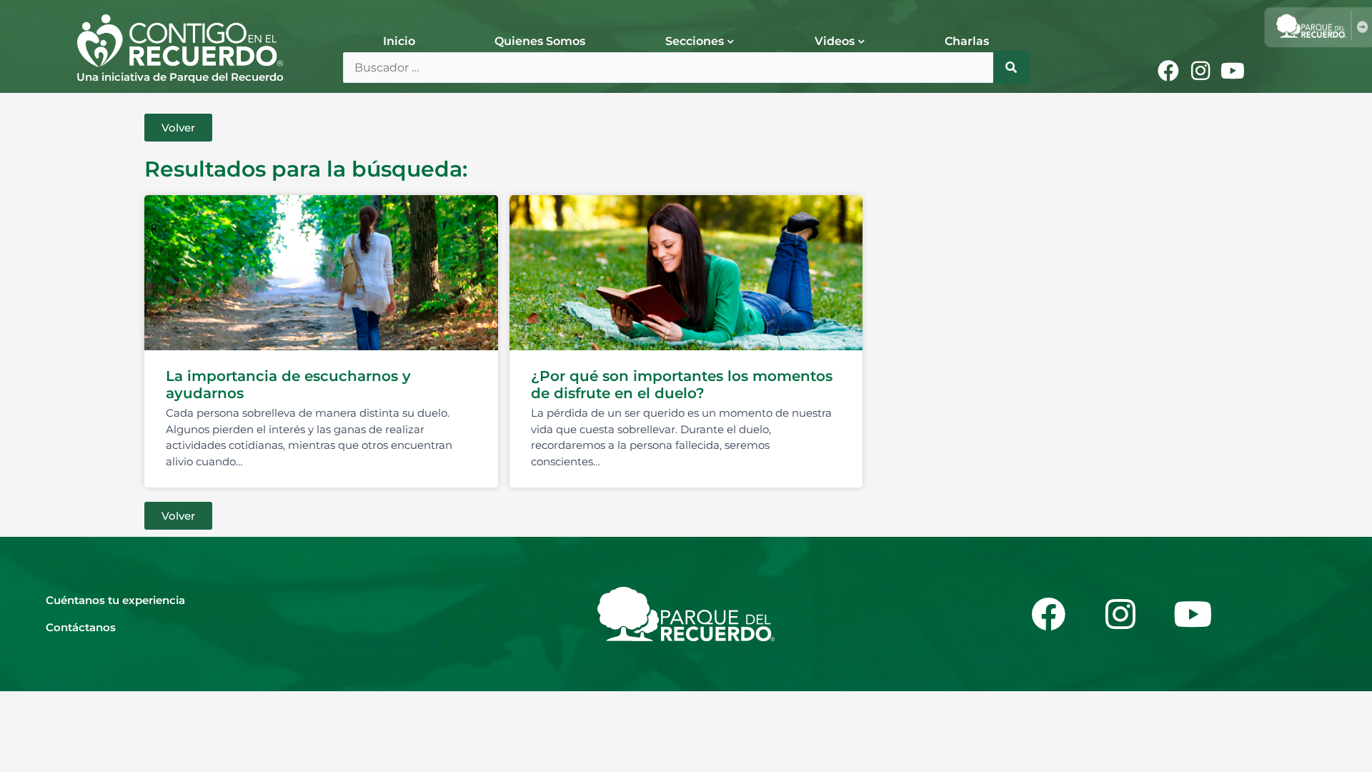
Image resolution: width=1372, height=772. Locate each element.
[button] (178, 128)
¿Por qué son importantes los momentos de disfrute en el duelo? (681, 384)
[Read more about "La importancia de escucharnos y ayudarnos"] (321, 272)
